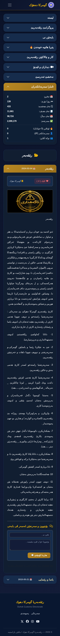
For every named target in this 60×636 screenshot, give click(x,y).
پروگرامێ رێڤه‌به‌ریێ (42, 27)
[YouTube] (37, 621)
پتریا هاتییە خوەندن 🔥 (41, 47)
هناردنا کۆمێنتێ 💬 (39, 555)
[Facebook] (27, 621)
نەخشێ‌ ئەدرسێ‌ (44, 76)
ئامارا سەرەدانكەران (42, 86)
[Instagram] (32, 621)
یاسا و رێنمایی (35, 579)
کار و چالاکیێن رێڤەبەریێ (40, 57)
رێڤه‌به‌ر (37, 168)
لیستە (50, 17)
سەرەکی (35, 613)
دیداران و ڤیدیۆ (41, 67)
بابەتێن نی (48, 37)
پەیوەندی (24, 613)
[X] (22, 621)
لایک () (41, 181)
